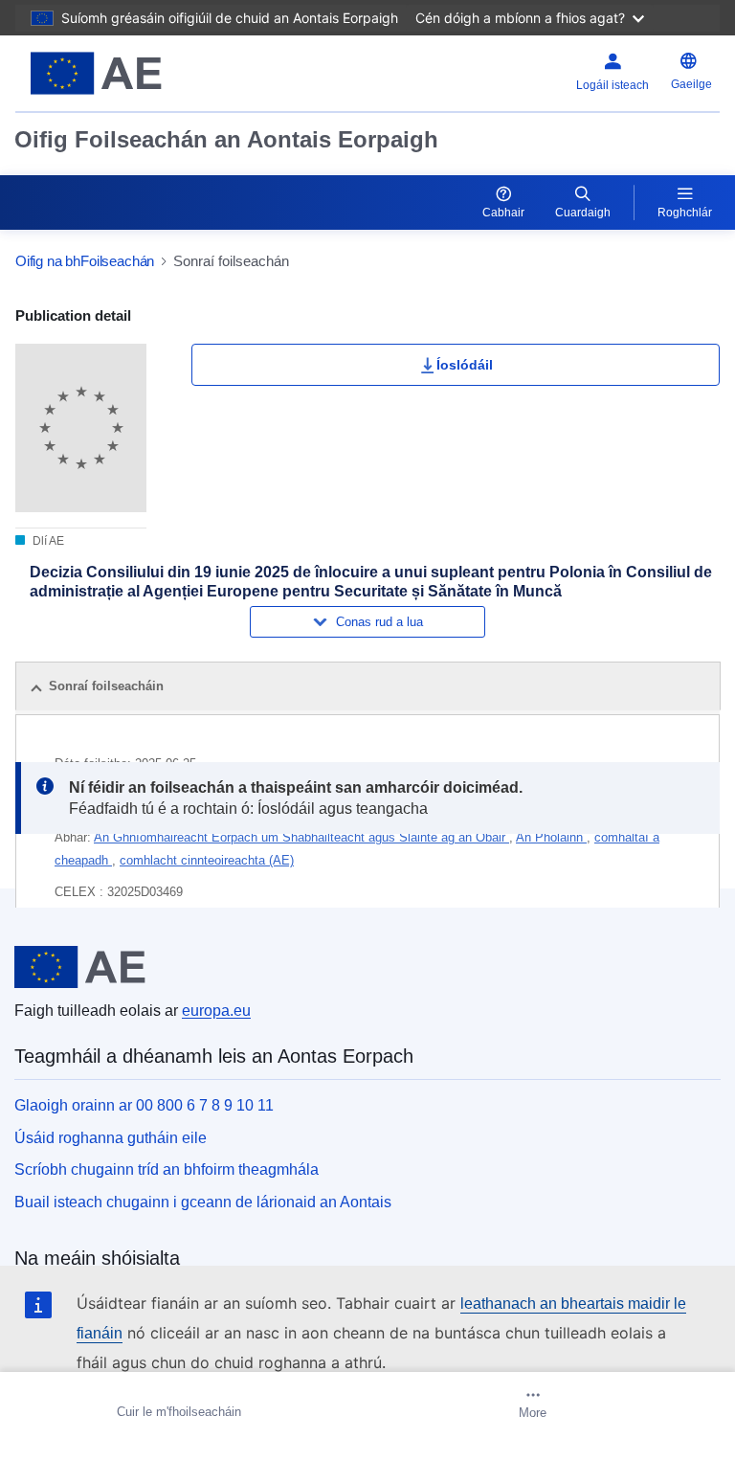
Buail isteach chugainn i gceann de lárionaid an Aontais (202, 1202)
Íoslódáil (464, 364)
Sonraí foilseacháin (106, 686)
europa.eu (216, 1010)
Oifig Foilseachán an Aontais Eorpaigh (226, 139)
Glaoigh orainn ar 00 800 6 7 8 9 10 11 (144, 1105)
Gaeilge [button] (691, 84)
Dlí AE (47, 541)
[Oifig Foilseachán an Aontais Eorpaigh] (139, 73)
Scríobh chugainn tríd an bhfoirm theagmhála (166, 1169)
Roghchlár (684, 212)
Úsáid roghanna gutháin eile (110, 1138)
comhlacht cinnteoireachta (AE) (207, 860)
